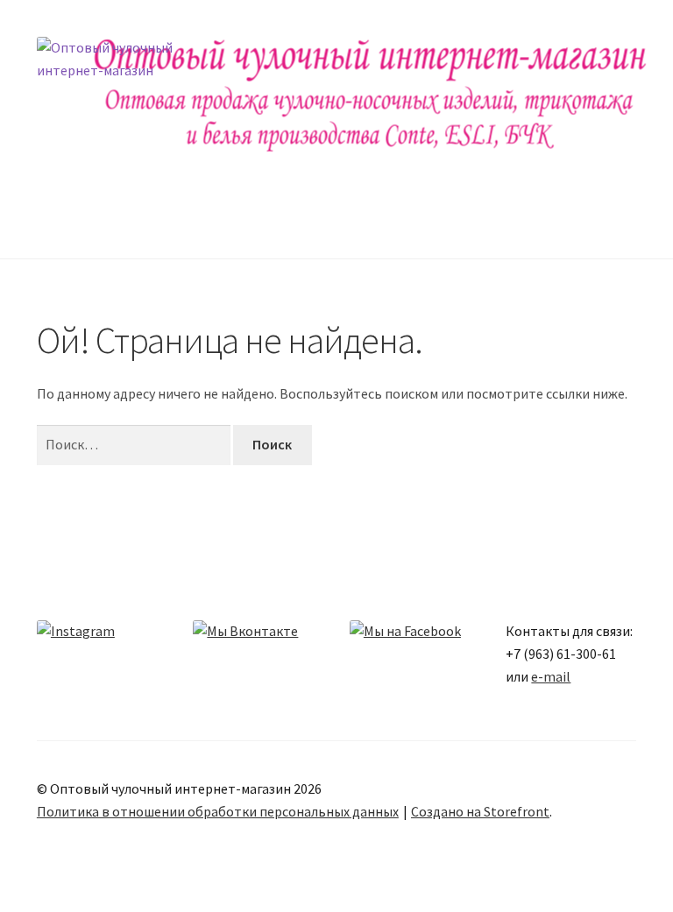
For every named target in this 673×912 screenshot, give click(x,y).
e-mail (550, 676)
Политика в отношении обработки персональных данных (218, 811)
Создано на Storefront (480, 811)
